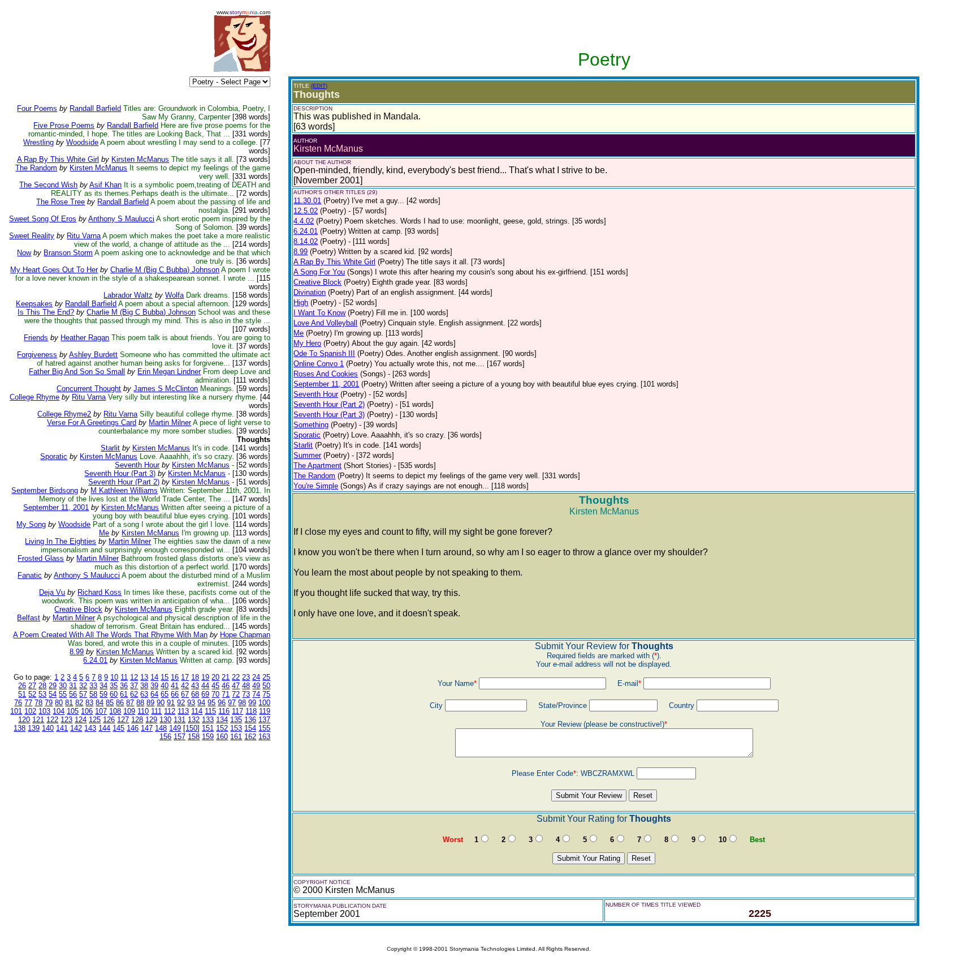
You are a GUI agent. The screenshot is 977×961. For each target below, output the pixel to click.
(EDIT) (319, 86)
